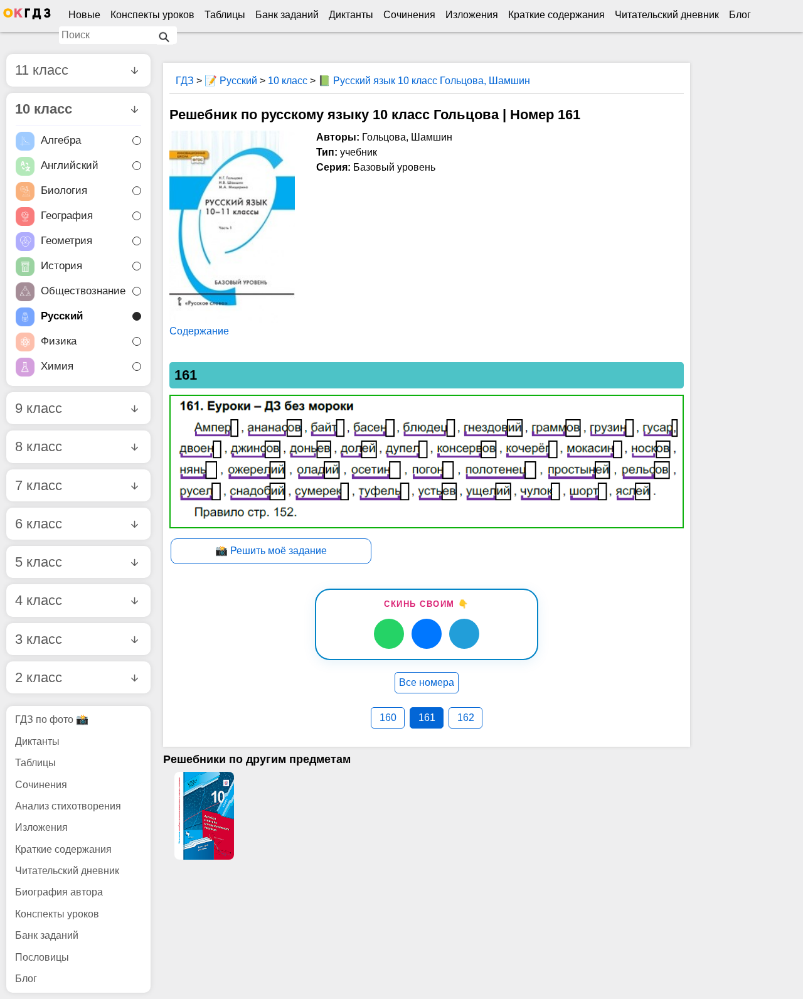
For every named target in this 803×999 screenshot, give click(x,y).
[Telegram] (464, 634)
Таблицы (225, 14)
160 (388, 717)
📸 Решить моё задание (271, 550)
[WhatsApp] (389, 634)
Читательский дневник (667, 14)
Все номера (426, 682)
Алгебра (61, 140)
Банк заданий (287, 14)
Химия (57, 366)
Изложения (471, 14)
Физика (59, 341)
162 (465, 717)
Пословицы (42, 957)
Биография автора (59, 892)
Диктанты (351, 14)
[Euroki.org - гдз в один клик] (27, 16)
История (61, 266)
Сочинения (409, 14)
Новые (84, 14)
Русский (62, 316)
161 (426, 717)
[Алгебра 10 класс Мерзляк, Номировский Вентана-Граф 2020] (203, 816)
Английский (69, 165)
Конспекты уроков (152, 14)
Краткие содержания (556, 14)
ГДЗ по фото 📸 (51, 719)
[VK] (427, 634)
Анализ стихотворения (68, 806)
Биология (64, 190)
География (67, 216)
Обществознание (83, 291)
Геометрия (66, 241)
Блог (740, 14)
